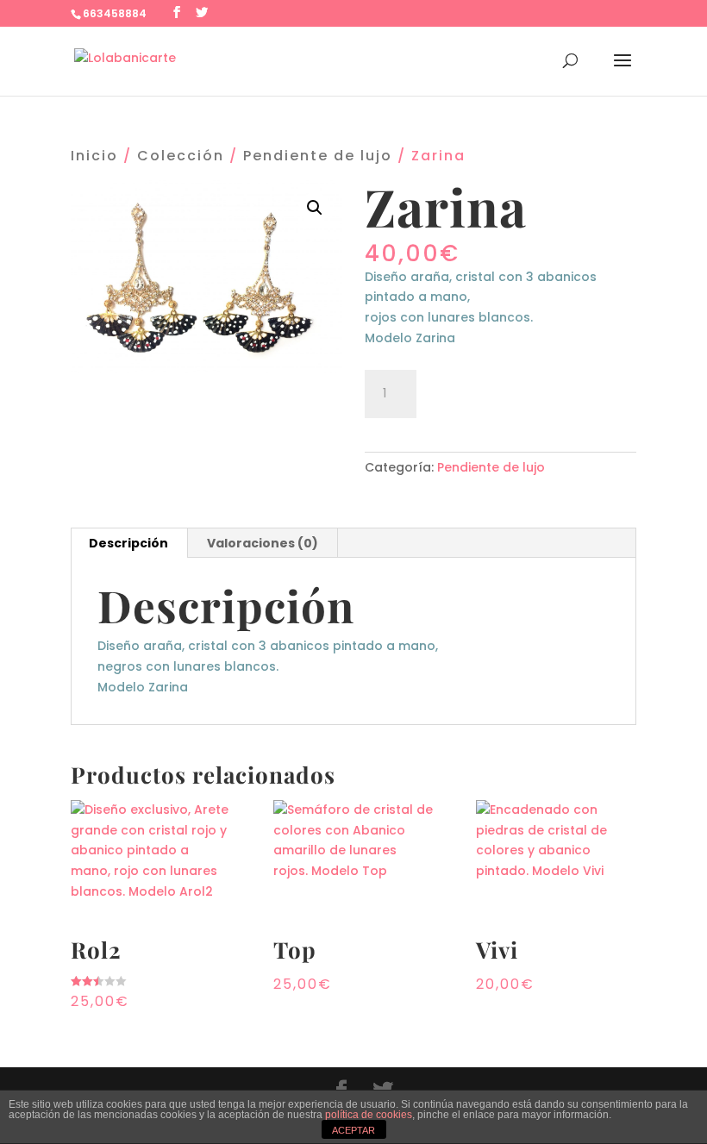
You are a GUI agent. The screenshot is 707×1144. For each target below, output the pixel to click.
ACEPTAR (353, 1130)
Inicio (94, 156)
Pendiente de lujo (317, 156)
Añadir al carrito (522, 391)
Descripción (128, 543)
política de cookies (368, 1115)
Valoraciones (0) (262, 543)
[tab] (129, 543)
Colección (180, 156)
